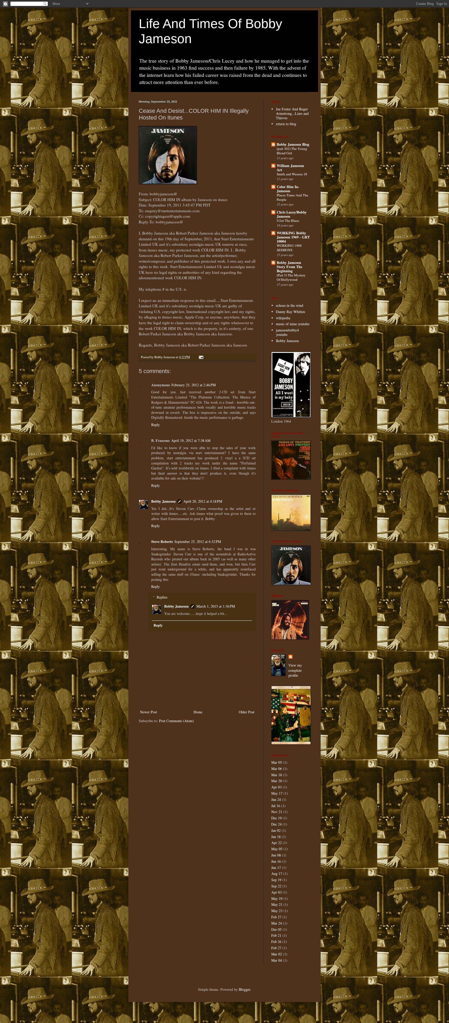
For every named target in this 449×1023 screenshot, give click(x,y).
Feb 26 (276, 941)
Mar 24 (276, 923)
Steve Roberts (162, 541)
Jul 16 (275, 805)
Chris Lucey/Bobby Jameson (292, 214)
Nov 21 (276, 811)
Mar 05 (276, 762)
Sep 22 (276, 885)
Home (198, 711)
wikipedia (283, 317)
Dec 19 (276, 817)
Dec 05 (276, 929)
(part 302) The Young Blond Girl (292, 150)
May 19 (276, 898)
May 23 (276, 910)
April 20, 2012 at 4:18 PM (202, 501)
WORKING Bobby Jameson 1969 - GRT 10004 (293, 237)
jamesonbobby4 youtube (287, 332)
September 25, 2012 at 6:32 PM (197, 541)
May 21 (276, 904)
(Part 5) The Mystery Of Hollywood (291, 277)
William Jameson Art (290, 167)
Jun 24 (276, 799)
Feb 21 (276, 935)
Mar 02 (276, 954)
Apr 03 (276, 787)
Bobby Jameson (163, 501)
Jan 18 (276, 836)
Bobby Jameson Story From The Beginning (289, 267)
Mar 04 (276, 960)
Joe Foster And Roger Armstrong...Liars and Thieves (292, 113)
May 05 (276, 848)
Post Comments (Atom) (176, 720)
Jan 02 (276, 830)
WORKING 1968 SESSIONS (289, 247)
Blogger (244, 989)
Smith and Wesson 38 (292, 174)
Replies (162, 597)
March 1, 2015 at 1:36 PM (215, 606)
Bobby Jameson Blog (293, 144)
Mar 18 (276, 774)
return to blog (286, 123)
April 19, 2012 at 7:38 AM (190, 440)
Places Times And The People (292, 197)
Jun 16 (276, 861)
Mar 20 (276, 780)
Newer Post (148, 711)
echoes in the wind (289, 305)
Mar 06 (276, 768)
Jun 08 (276, 855)
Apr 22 (276, 842)
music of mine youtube (292, 323)
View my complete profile (295, 670)
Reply (155, 424)
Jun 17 (276, 867)
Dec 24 (276, 824)
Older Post (246, 711)
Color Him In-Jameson (288, 189)
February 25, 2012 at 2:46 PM (193, 384)
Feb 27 (276, 916)
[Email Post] (200, 357)
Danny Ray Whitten (290, 311)
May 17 (276, 793)
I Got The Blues (288, 220)
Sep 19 (276, 879)
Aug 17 (276, 873)
